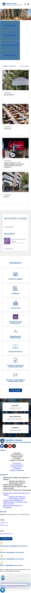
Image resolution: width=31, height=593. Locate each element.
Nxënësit (15, 405)
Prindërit (15, 428)
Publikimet (15, 293)
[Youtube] (10, 446)
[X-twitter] (6, 446)
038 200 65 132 (4, 525)
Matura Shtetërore (15, 352)
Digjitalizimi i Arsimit (10, 55)
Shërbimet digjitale (16, 279)
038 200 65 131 (4, 522)
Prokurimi (17, 458)
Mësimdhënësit (15, 417)
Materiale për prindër (15, 430)
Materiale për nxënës (15, 408)
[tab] (10, 25)
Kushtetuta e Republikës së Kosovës (13, 546)
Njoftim (7, 197)
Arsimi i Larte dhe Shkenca (10, 45)
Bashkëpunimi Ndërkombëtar (15, 337)
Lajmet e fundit (9, 66)
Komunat (17, 453)
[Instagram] (14, 446)
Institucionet (15, 308)
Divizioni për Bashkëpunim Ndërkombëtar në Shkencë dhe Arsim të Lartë (15, 486)
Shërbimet (15, 263)
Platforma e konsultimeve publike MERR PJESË (15, 380)
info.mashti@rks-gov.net (6, 533)
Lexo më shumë (8, 227)
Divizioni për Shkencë (17, 481)
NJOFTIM (7, 129)
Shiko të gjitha (24, 66)
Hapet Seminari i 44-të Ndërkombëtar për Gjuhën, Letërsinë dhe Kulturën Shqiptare (14, 165)
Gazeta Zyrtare (17, 457)
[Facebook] (2, 446)
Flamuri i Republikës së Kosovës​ (12, 552)
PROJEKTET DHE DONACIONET (15, 322)
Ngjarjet (9, 234)
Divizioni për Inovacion (17, 483)
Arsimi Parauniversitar (10, 25)
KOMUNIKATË (9, 95)
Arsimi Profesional (10, 35)
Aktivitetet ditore (15, 218)
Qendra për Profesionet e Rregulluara (17, 490)
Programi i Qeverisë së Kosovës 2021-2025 (15, 366)
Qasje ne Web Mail (17, 460)
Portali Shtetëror (17, 455)
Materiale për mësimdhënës (15, 419)
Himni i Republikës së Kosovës (11, 565)
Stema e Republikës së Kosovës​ (12, 559)
